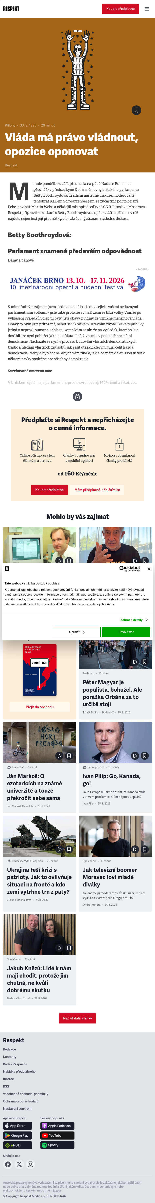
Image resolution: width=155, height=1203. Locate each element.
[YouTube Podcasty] (57, 1135)
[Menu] (147, 9)
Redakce (9, 1049)
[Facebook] (8, 1168)
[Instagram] (30, 1168)
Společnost (89, 861)
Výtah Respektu (33, 861)
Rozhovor (88, 673)
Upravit (74, 632)
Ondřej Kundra (92, 904)
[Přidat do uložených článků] (69, 561)
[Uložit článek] (136, 110)
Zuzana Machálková (19, 900)
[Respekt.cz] (11, 8)
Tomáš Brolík (90, 712)
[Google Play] (17, 1135)
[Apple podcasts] (57, 1126)
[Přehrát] (59, 561)
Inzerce (8, 1079)
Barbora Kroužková (18, 998)
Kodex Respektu (15, 1064)
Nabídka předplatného (19, 1072)
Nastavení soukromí (17, 1109)
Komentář (18, 767)
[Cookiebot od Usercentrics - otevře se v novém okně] (122, 569)
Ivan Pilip (88, 803)
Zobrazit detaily (131, 620)
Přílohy (10, 125)
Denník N (27, 806)
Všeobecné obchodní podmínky (25, 1094)
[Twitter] (19, 1168)
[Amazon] (17, 1145)
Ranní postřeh (96, 767)
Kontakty (9, 1057)
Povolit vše (126, 632)
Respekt (11, 165)
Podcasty (17, 861)
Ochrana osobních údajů (20, 1101)
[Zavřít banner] (149, 568)
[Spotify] (57, 1145)
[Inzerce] (77, 283)
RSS (6, 1087)
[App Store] (17, 1126)
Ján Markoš (14, 806)
